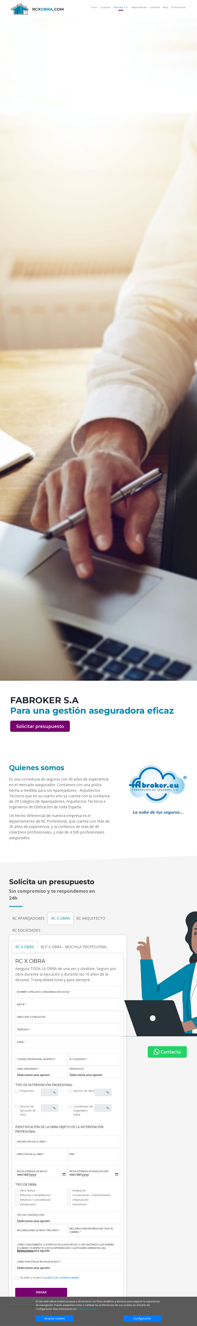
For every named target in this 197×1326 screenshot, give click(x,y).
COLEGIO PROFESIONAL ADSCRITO (36, 1059)
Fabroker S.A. (120, 7)
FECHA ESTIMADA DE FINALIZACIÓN (89, 1171)
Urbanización (80, 1199)
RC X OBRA (60, 918)
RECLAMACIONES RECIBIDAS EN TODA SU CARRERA (91, 1230)
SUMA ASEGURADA (28, 1068)
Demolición (79, 1204)
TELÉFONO (23, 1029)
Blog (165, 7)
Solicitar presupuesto (40, 726)
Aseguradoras (138, 7)
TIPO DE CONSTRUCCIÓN (30, 1215)
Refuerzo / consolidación (35, 1199)
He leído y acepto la (49, 1277)
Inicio (94, 7)
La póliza (105, 7)
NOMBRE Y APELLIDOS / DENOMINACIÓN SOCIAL (44, 992)
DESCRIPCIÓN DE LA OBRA (32, 1141)
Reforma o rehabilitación (35, 1195)
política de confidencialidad (62, 1277)
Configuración (142, 1318)
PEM (72, 1154)
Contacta (154, 7)
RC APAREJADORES (28, 918)
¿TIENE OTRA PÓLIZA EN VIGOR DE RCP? (39, 1261)
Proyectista (27, 1091)
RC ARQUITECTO (90, 918)
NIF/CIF (21, 1004)
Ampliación (79, 1190)
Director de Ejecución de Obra (28, 1110)
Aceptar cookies (54, 1318)
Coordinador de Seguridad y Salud (83, 1110)
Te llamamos (178, 7)
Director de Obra (83, 1091)
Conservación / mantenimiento (91, 1195)
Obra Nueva (27, 1190)
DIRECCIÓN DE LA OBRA (31, 1154)
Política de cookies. (88, 1309)
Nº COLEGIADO (78, 1059)
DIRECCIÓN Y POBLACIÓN (31, 1017)
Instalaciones (28, 1204)
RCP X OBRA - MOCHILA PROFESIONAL (74, 946)
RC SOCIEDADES (26, 930)
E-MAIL (21, 1042)
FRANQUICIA (77, 1068)
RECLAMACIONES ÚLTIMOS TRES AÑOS (38, 1230)
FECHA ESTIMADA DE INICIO (32, 1171)
